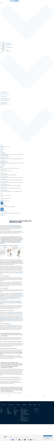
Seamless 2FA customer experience (25, 410)
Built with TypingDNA (16, 410)
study (5, 266)
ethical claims (11, 225)
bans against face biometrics (18, 272)
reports (7, 277)
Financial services (23, 416)
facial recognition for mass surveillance (13, 313)
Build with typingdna (3, 149)
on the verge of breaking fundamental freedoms (15, 226)
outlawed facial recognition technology (17, 293)
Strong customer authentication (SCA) (25, 414)
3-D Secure (22, 415)
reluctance (6, 388)
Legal (1, 412)
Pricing (3, 45)
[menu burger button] (19, 1)
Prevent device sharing (23, 409)
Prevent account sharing (23, 412)
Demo (1, 45)
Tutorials (2, 148)
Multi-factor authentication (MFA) (24, 417)
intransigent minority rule (11, 325)
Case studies (15, 411)
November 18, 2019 (11, 223)
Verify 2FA (8, 411)
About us (1, 409)
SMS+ (7, 409)
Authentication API (9, 412)
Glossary (2, 147)
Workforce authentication (24, 411)
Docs (4, 45)
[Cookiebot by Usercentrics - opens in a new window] (5, 436)
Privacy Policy (27, 437)
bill (21, 306)
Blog (14, 409)
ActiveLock (8, 410)
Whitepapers (15, 412)
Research (1, 411)
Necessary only (47, 438)
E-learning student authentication (24, 413)
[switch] (19, 439)
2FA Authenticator (9, 413)
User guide (3, 48)
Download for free (3, 215)
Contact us (2, 214)
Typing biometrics (2, 355)
